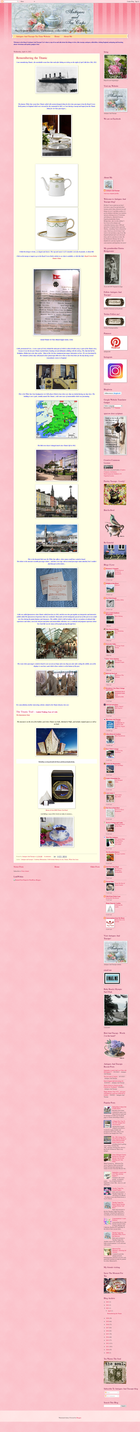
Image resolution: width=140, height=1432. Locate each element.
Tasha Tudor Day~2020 (118, 795)
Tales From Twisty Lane (113, 896)
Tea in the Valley (111, 644)
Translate (117, 408)
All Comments (110, 1396)
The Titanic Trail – (36, 711)
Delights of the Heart (112, 583)
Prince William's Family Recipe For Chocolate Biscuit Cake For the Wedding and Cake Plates (119, 1158)
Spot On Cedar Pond (112, 867)
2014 (107, 1337)
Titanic (66, 859)
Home (57, 36)
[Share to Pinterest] (66, 857)
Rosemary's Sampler (112, 569)
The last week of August (110, 1076)
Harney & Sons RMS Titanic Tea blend (57, 810)
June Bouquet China (119, 781)
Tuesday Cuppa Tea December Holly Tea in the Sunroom (118, 1234)
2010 (107, 1350)
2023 (107, 1302)
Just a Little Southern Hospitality (112, 614)
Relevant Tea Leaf (111, 673)
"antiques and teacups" (27, 859)
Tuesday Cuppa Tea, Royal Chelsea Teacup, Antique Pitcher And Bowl (118, 1205)
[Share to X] (62, 857)
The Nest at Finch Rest (113, 808)
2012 (107, 1343)
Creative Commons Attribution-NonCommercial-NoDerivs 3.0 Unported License (114, 473)
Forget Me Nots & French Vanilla (120, 884)
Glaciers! (117, 585)
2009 (107, 1353)
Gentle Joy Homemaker (113, 764)
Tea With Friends (111, 598)
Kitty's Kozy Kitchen (112, 659)
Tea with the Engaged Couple (119, 661)
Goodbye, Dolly (119, 600)
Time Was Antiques (112, 837)
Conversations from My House (115, 918)
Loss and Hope (119, 765)
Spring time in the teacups (120, 920)
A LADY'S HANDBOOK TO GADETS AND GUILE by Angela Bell (120, 724)
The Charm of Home (112, 629)
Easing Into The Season (112, 898)
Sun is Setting (119, 616)
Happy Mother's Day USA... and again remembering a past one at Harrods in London (114, 1093)
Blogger (79, 1418)
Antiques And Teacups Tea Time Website (33, 36)
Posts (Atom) (25, 871)
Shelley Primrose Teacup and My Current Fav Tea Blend (113, 1086)
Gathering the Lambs (118, 906)
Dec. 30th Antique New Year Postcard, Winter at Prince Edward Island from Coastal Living (119, 1139)
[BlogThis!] (60, 857)
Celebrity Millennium (40, 859)
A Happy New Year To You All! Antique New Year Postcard (118, 1122)
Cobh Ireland (51, 859)
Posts (108, 1392)
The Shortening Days (119, 632)
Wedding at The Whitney (119, 676)
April (109, 1311)
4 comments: (48, 856)
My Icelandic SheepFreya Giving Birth (118, 870)
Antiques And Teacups (113, 191)
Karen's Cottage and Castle (114, 823)
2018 (107, 1324)
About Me (68, 36)
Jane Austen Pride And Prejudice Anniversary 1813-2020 (120, 841)
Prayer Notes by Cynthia (113, 903)
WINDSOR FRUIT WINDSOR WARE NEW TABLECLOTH (120, 694)
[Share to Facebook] (64, 857)
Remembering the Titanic (31, 58)
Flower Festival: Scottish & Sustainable (119, 572)
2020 (107, 1318)
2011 (107, 1346)
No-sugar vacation (120, 854)
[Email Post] (54, 856)
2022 (107, 1305)
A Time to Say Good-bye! (119, 751)
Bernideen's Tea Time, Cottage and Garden (115, 689)
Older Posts (95, 866)
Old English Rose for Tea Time (120, 825)
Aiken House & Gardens (113, 734)
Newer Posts (19, 866)
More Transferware (120, 736)
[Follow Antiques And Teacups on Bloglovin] (113, 394)
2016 (107, 1331)
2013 (107, 1340)
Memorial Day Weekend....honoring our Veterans (119, 1250)
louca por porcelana (112, 705)
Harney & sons (59, 859)
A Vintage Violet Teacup (119, 646)
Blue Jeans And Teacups (113, 719)
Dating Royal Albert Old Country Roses (119, 1108)
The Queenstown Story (23, 715)
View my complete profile (111, 193)
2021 (107, 1308)
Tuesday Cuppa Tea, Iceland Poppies (117, 1189)
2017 (107, 1328)
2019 (107, 1321)
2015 (107, 1334)
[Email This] (58, 857)
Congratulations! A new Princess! (119, 1219)
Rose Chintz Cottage (112, 749)
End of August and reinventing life (113, 1081)
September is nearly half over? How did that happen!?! (119, 1174)
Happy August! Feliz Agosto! (119, 707)
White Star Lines (73, 859)
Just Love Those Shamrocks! (119, 810)
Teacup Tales (110, 882)
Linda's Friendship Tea (113, 778)
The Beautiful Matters (113, 852)
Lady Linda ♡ (110, 793)
